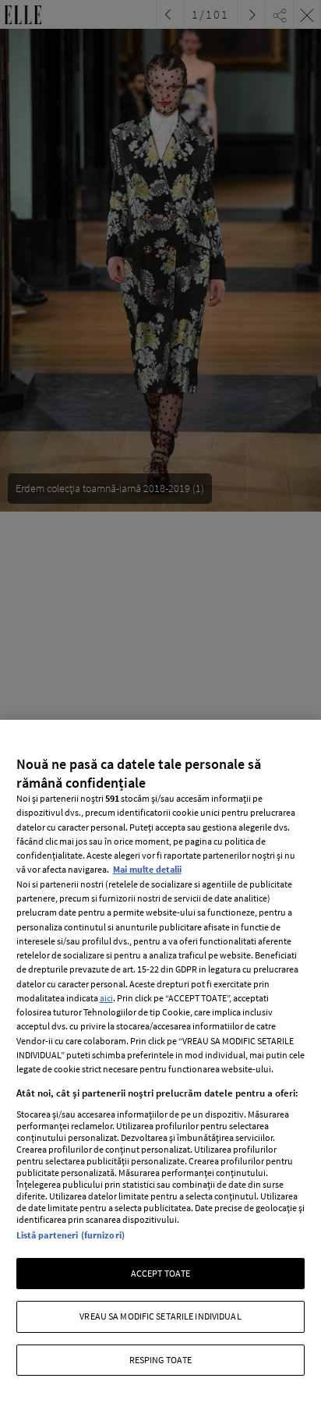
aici (106, 998)
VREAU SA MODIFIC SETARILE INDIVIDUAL (160, 1316)
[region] (160, 1061)
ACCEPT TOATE (160, 1273)
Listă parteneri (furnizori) (70, 1235)
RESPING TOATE (160, 1360)
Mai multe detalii (147, 869)
